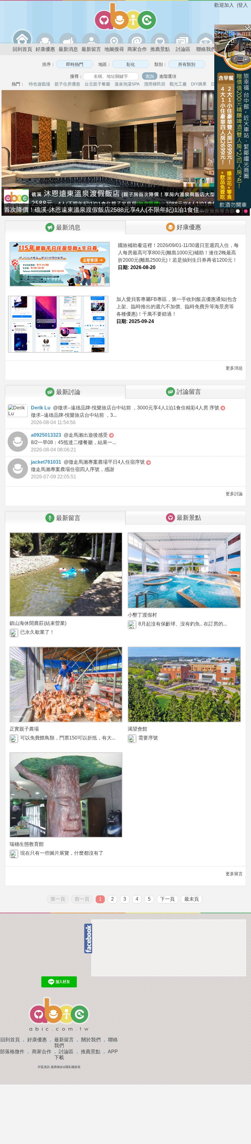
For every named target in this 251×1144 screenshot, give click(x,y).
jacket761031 (46, 462)
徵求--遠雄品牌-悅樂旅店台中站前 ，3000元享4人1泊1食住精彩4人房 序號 (139, 407)
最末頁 (191, 899)
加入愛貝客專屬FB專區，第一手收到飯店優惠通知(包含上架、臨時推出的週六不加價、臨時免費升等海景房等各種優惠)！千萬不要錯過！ (176, 307)
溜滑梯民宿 (154, 84)
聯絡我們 (206, 49)
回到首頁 (22, 49)
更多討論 (233, 493)
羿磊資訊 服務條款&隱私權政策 (59, 1067)
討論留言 (189, 391)
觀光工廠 (178, 84)
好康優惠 (45, 49)
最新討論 (68, 392)
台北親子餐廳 (97, 84)
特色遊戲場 (39, 84)
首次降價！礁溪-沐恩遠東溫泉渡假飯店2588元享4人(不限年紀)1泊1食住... (104, 209)
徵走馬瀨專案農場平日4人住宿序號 (107, 462)
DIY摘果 (199, 84)
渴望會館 (137, 729)
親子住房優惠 (67, 84)
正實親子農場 (24, 729)
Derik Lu (41, 407)
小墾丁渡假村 (142, 615)
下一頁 (167, 899)
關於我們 (91, 1039)
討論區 (183, 49)
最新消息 (68, 49)
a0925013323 (46, 435)
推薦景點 (160, 49)
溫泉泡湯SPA (127, 84)
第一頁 (58, 899)
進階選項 (167, 76)
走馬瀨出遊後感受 (89, 435)
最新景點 (189, 517)
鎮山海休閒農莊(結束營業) (37, 623)
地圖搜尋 (114, 49)
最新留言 (91, 49)
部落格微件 (12, 1051)
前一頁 (82, 899)
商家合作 (137, 49)
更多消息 (233, 368)
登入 (243, 5)
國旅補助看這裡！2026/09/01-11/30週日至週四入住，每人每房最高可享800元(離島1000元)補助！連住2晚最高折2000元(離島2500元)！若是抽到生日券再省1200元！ (178, 253)
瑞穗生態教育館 (26, 844)
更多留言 (233, 873)
